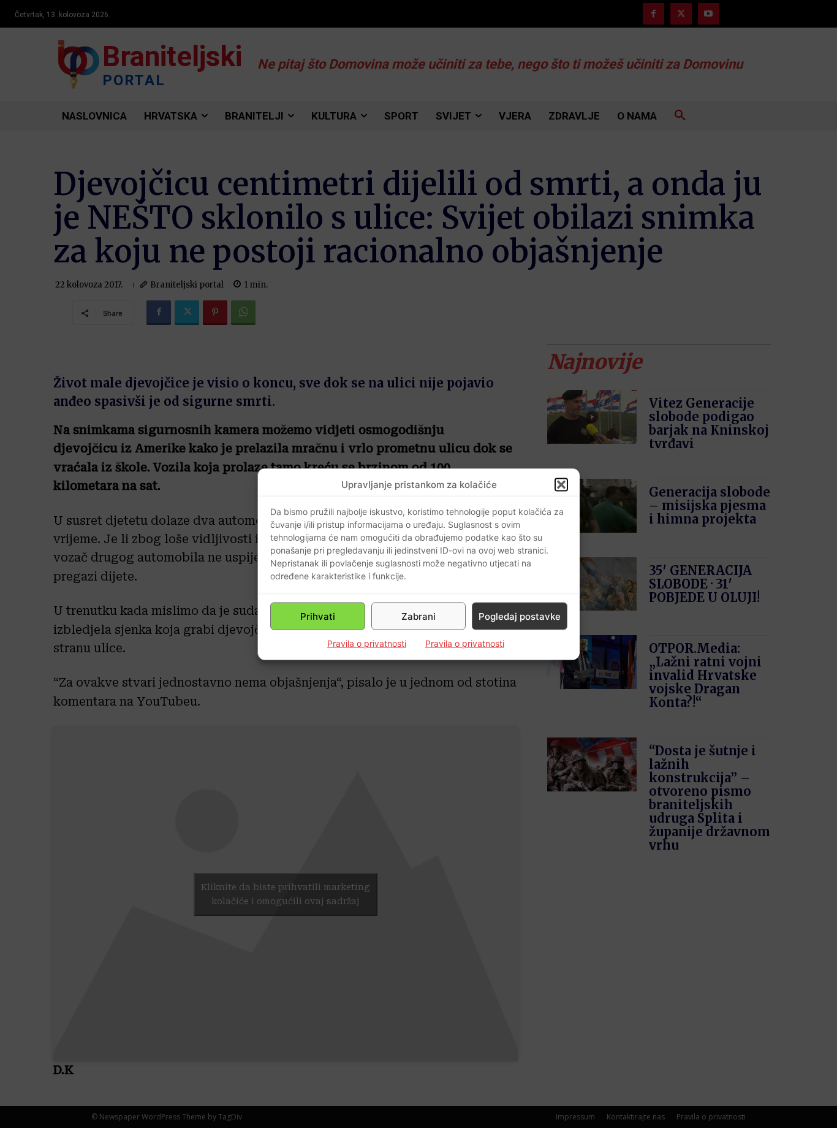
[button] (561, 484)
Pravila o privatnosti (366, 643)
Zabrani (418, 616)
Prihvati (317, 616)
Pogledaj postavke (520, 616)
